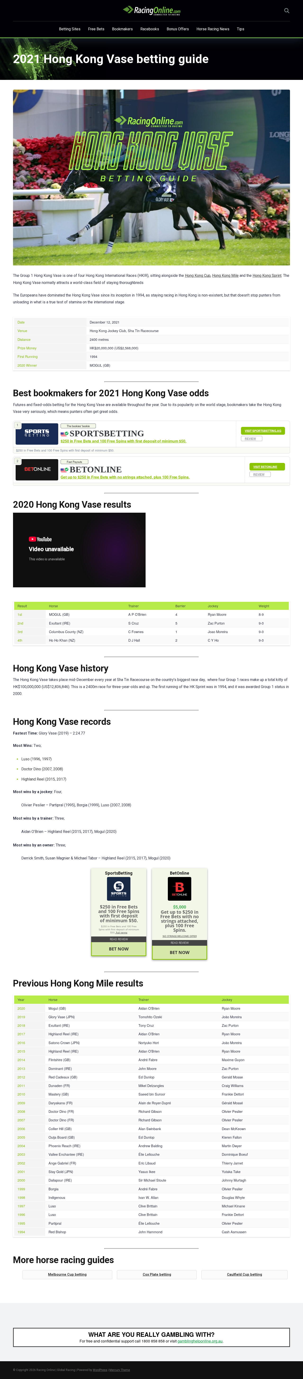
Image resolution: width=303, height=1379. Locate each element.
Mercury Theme (119, 1370)
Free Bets (96, 29)
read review (119, 939)
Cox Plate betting (157, 1275)
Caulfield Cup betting (244, 1275)
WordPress (100, 1370)
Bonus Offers (178, 29)
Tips (240, 29)
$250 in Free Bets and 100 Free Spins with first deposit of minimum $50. (123, 441)
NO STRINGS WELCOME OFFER (180, 936)
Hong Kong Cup (197, 275)
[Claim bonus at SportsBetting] (37, 433)
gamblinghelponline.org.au (200, 1341)
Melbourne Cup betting (67, 1275)
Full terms (121, 932)
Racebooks (149, 29)
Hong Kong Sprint (267, 275)
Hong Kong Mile (225, 275)
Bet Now (119, 949)
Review (250, 438)
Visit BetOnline (265, 467)
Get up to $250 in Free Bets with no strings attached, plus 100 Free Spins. (125, 477)
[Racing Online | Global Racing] (151, 10)
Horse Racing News (212, 29)
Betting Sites (69, 29)
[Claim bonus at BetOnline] (37, 470)
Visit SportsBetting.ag (263, 431)
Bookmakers (122, 29)
